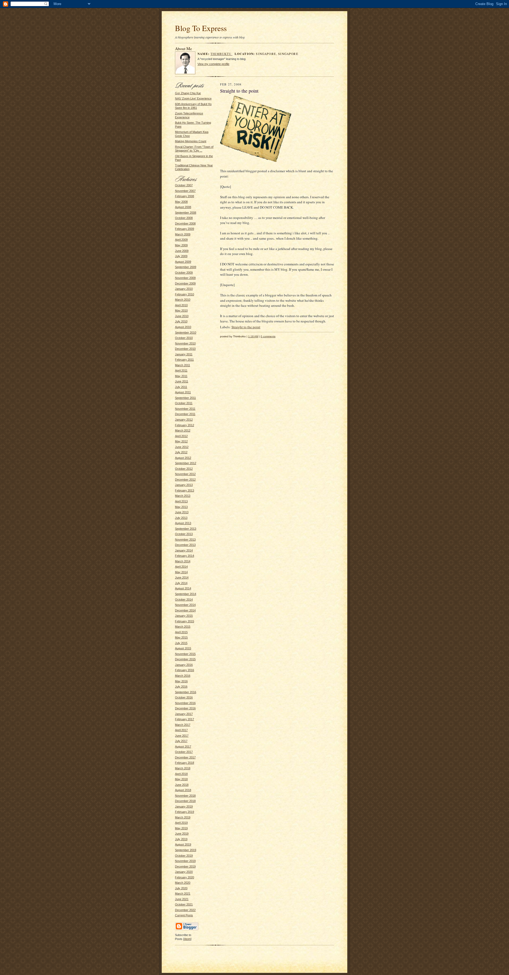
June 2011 (181, 381)
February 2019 (184, 811)
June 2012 (181, 446)
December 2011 (185, 414)
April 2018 (181, 773)
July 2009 (181, 256)
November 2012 (185, 474)
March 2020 (182, 882)
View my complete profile (213, 64)
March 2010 (182, 299)
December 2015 (185, 659)
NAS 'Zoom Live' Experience (193, 98)
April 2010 (181, 305)
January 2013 (184, 484)
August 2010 (183, 327)
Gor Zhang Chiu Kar (188, 93)
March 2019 (182, 817)
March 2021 (182, 893)
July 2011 (181, 387)
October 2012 (184, 468)
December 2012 (185, 479)
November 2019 (185, 860)
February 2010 (184, 294)
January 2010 (184, 288)
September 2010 (185, 332)
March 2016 (182, 675)
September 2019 (185, 850)
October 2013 (184, 534)
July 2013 (181, 517)
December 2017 (185, 757)
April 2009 (181, 239)
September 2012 (185, 463)
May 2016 (181, 681)
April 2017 (181, 730)
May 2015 (181, 637)
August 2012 (183, 457)
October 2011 (183, 403)
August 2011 (183, 392)
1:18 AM (253, 336)
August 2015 (183, 648)
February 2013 (184, 490)
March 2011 (182, 365)
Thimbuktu (221, 54)
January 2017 (184, 713)
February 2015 (184, 621)
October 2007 (184, 185)
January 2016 (184, 664)
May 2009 (181, 245)
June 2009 (181, 250)
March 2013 (182, 495)
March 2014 (182, 561)
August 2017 (183, 746)
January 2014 (184, 550)
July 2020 (181, 888)
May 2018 (181, 779)
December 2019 (185, 866)
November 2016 (185, 703)
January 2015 (184, 615)
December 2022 (185, 910)
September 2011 (185, 397)
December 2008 (185, 223)
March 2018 (182, 768)
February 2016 (184, 670)
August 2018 (183, 790)
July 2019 (181, 839)
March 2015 (182, 626)
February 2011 (184, 359)
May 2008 (181, 201)
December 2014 (185, 610)
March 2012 (182, 430)
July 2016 (181, 686)
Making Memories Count (190, 141)
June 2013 (181, 512)
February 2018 (184, 762)
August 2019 (183, 844)
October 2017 (184, 751)
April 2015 (181, 632)
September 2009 (185, 267)
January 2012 (184, 419)
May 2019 (181, 828)
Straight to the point (245, 327)
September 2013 (185, 528)
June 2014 (181, 577)
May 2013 (181, 506)
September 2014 (185, 594)
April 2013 (181, 501)
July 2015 (181, 643)
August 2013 (183, 523)
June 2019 (181, 833)
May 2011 (181, 376)
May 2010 (181, 310)
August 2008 (183, 207)
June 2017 (181, 735)
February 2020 (184, 877)
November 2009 (185, 277)
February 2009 (184, 228)
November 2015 (185, 653)
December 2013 (185, 544)
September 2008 (185, 212)
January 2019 (184, 806)
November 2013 (185, 539)
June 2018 (181, 784)
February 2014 (184, 555)
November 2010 (185, 343)
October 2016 (184, 697)
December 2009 (185, 283)
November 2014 (185, 604)
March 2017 (182, 724)
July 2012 (181, 452)
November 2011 (185, 408)
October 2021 (184, 904)
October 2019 (184, 855)
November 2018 (185, 795)
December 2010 (185, 348)
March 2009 (182, 234)
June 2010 (181, 316)
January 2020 (184, 871)
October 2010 (184, 337)
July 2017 (181, 741)
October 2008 (184, 217)
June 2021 (181, 899)
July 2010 (181, 321)
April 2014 (181, 566)
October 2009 (184, 272)
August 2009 (183, 261)
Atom (187, 939)
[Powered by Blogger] (186, 929)
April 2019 (181, 822)
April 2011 (181, 370)
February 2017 (184, 719)
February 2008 (184, 196)
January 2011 (183, 354)
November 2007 (185, 190)
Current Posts (184, 915)
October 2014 (184, 599)
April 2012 (181, 436)
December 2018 (185, 801)
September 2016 (185, 692)
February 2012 (184, 425)
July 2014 (181, 583)
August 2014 (183, 588)
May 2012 (181, 441)
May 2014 (181, 572)
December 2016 (185, 708)
